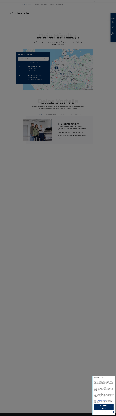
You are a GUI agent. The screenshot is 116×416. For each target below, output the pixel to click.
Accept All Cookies (103, 405)
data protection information (101, 400)
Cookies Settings (103, 411)
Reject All (104, 408)
